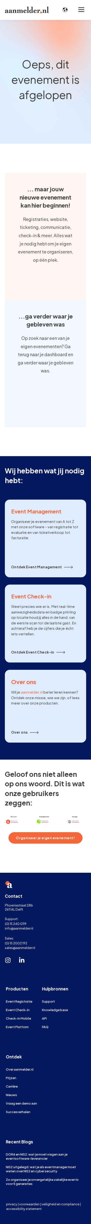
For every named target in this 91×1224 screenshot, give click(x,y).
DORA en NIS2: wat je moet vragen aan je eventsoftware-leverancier (36, 1156)
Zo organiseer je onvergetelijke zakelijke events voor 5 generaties (42, 1181)
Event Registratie (19, 1001)
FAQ (45, 1027)
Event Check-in (18, 1010)
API (44, 1018)
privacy (11, 1204)
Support (48, 1001)
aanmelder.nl (32, 692)
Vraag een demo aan (21, 1103)
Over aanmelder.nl (19, 1069)
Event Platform (17, 1027)
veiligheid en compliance (60, 1204)
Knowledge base (55, 1010)
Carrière (12, 1086)
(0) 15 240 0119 (15, 924)
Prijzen (11, 1078)
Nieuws (11, 1095)
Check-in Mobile (18, 1018)
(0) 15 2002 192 (16, 943)
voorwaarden (29, 1204)
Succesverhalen (18, 1112)
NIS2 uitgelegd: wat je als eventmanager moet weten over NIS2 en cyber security (41, 1169)
